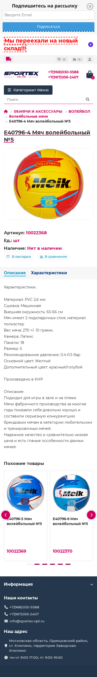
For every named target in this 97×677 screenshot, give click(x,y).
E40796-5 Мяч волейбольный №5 (24, 521)
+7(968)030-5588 (63, 72)
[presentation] (5, 515)
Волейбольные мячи (28, 116)
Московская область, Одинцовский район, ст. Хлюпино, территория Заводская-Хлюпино (48, 645)
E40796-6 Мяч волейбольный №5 (70, 521)
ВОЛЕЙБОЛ (79, 111)
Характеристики (49, 272)
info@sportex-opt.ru (27, 621)
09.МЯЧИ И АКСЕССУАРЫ (38, 111)
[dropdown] (8, 59)
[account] (89, 59)
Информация (18, 584)
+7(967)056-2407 (63, 77)
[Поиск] (88, 99)
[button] (29, 564)
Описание (15, 272)
